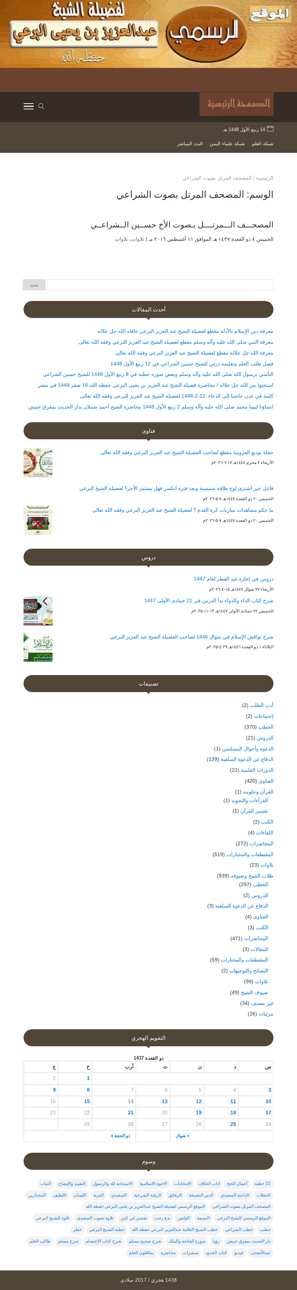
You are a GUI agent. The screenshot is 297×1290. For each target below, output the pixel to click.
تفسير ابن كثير (134, 1217)
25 (233, 1124)
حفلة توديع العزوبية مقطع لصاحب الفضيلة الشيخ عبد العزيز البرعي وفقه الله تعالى (186, 452)
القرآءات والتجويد (249, 800)
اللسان (80, 1195)
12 (199, 1101)
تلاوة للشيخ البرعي (52, 1217)
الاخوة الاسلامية (153, 1183)
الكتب (267, 822)
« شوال (182, 1135)
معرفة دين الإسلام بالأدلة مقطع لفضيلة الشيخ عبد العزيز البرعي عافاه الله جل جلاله (185, 331)
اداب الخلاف (209, 1183)
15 (87, 1101)
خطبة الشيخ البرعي (107, 1229)
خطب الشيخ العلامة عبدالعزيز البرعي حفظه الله (175, 1229)
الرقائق (175, 1195)
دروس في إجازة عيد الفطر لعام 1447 (233, 579)
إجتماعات (263, 716)
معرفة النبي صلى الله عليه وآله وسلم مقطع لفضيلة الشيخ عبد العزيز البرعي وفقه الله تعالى (176, 342)
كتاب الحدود (216, 1252)
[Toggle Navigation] (29, 107)
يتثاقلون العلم (141, 1252)
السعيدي (119, 1195)
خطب (265, 1229)
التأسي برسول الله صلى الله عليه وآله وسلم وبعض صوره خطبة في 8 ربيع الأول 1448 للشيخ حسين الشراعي (158, 374)
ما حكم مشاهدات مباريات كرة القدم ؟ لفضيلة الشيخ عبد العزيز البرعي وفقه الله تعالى (182, 510)
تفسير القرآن (254, 811)
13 (165, 1101)
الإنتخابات (182, 1183)
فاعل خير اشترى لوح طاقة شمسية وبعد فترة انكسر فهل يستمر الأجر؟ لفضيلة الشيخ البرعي (176, 488)
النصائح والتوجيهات (248, 970)
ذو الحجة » (120, 1135)
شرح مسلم (68, 1241)
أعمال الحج (237, 1183)
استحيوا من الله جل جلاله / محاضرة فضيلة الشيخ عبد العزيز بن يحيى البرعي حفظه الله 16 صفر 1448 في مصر (155, 385)
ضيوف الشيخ (254, 992)
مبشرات (190, 1252)
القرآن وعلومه (258, 792)
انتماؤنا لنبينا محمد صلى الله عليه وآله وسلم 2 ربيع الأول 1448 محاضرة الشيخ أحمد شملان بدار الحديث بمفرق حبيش (150, 407)
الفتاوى (266, 781)
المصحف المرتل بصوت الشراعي (241, 1206)
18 (233, 1112)
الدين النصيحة (201, 1195)
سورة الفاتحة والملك (186, 1241)
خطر (77, 1229)
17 (268, 1112)
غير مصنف (262, 1003)
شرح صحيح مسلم (145, 1241)
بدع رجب (162, 1217)
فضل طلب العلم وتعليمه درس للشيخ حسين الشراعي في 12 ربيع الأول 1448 (191, 364)
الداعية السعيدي (235, 1195)
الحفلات (263, 1195)
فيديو (238, 1252)
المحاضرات (261, 843)
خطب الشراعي (239, 1229)
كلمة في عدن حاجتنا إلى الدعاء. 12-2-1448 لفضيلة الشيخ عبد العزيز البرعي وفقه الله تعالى (176, 396)
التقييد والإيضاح (71, 1183)
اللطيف (59, 1195)
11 (233, 1101)
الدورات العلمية (257, 770)
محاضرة (168, 1252)
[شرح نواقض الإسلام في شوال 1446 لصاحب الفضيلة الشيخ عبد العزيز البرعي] (38, 649)
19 (199, 1112)
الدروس (265, 738)
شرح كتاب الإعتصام (103, 1241)
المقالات (259, 949)
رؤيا (216, 1241)
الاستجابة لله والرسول (113, 1183)
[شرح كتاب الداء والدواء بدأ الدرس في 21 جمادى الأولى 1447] (38, 612)
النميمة (203, 1217)
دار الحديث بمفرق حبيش (249, 1241)
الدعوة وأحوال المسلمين (247, 748)
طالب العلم (40, 1241)
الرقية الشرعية (147, 1195)
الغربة (98, 1195)
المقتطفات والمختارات (249, 854)
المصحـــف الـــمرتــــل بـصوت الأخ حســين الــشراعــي (182, 224)
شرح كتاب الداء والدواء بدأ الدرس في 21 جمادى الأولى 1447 (208, 600)
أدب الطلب (261, 705)
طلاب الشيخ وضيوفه (252, 876)
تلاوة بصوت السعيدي (95, 1217)
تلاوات (137, 239)
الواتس (183, 1217)
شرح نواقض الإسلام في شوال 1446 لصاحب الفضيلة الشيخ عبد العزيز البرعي (191, 637)
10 (268, 1101)
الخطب (265, 727)
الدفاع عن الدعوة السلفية (247, 759)
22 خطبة (263, 1183)
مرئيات (266, 1014)
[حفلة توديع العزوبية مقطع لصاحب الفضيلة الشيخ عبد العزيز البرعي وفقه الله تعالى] (38, 464)
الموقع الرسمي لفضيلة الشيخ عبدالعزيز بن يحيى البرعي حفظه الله (145, 1206)
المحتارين (37, 1195)
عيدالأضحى (261, 1252)
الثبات (45, 1183)
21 (131, 1112)
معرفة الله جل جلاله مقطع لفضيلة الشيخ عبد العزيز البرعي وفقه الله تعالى (194, 353)
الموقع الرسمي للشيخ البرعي (244, 1217)
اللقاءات (264, 832)
